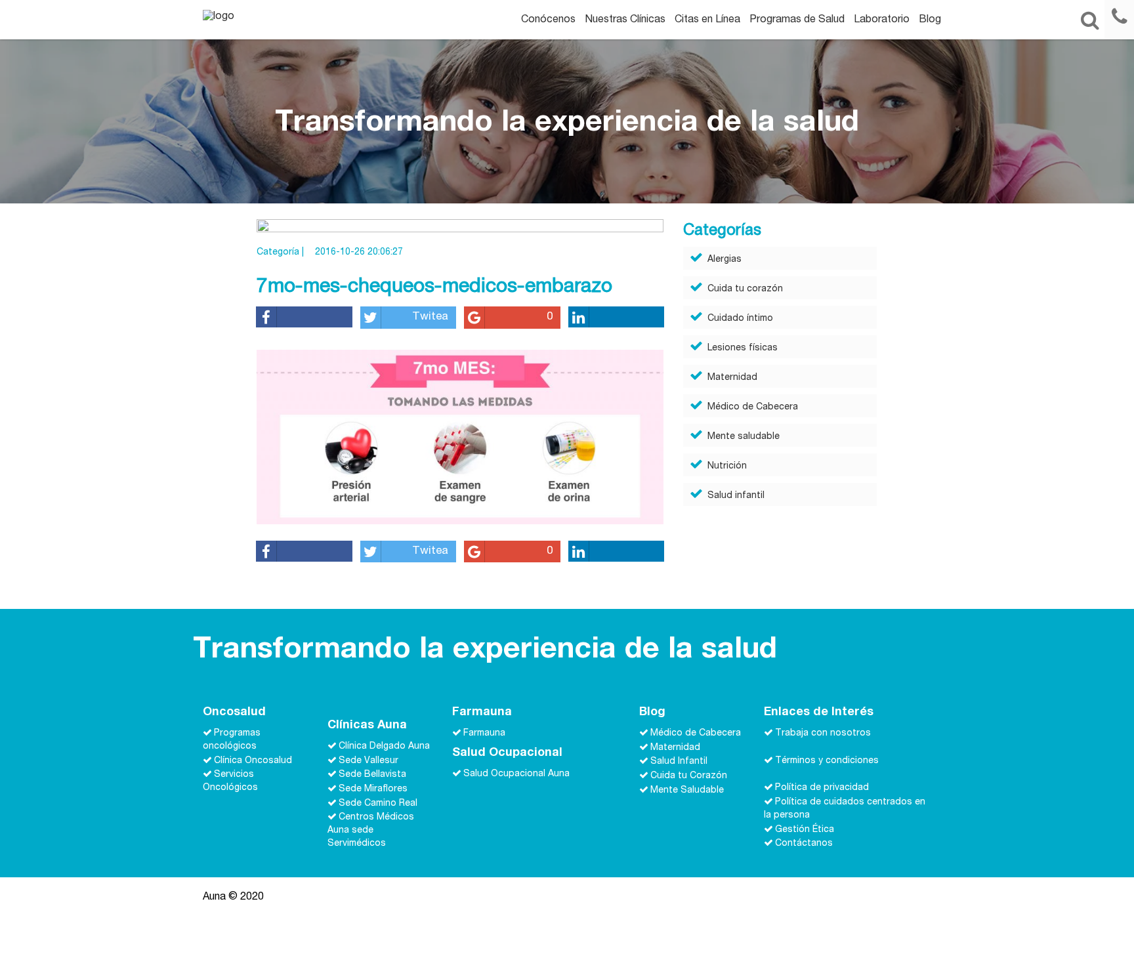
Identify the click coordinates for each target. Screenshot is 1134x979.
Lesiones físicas (742, 348)
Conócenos (548, 20)
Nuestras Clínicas (625, 20)
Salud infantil (736, 496)
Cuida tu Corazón (688, 776)
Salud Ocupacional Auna (516, 773)
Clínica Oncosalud (253, 760)
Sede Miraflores (373, 789)
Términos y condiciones (827, 760)
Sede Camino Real (378, 803)
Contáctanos (804, 843)
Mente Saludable (687, 790)
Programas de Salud (797, 20)
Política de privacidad (822, 788)
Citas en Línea (707, 20)
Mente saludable (743, 437)
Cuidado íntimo (740, 318)
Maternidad (732, 378)
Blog (930, 20)
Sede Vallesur (368, 760)
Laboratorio (882, 20)
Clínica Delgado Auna (384, 746)
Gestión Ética (804, 829)
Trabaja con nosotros (823, 733)
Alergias (724, 259)
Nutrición (727, 466)
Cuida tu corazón (745, 289)
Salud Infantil (678, 761)
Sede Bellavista (372, 775)
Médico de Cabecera (752, 407)
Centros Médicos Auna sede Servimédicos (370, 830)
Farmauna (484, 733)
